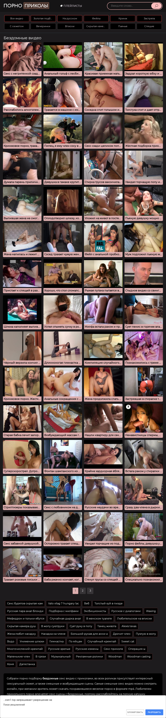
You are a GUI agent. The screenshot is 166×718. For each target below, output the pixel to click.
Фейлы (96, 18)
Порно (26, 5)
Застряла (149, 18)
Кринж (123, 18)
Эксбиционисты (95, 611)
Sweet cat (127, 641)
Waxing (151, 611)
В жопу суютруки (53, 626)
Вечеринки (43, 26)
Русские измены (87, 648)
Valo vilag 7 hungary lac (63, 603)
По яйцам (75, 641)
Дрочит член (121, 633)
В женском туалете (99, 618)
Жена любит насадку (21, 633)
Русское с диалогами (126, 611)
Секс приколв (113, 648)
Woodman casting (139, 656)
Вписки (69, 26)
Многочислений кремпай (25, 648)
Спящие (149, 26)
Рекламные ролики (89, 656)
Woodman (115, 656)
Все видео (16, 18)
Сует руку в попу (81, 626)
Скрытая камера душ (21, 626)
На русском (70, 18)
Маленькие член (18, 656)
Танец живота (106, 626)
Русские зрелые (59, 648)
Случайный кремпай (102, 641)
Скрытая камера (96, 26)
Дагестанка (27, 664)
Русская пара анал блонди (25, 611)
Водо (10, 641)
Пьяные (122, 26)
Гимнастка (56, 641)
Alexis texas (129, 626)
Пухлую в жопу (146, 633)
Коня (10, 664)
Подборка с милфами (64, 611)
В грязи (41, 656)
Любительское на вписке (134, 618)
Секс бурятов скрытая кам (25, 603)
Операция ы (136, 648)
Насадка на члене (53, 633)
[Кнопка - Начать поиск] (156, 6)
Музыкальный (61, 656)
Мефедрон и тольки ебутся (25, 618)
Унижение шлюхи (32, 641)
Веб (86, 603)
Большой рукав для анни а (89, 633)
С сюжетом (17, 26)
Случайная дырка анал (65, 618)
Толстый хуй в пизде (109, 603)
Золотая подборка (45, 18)
